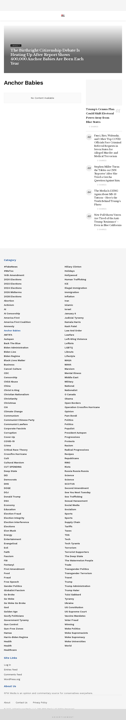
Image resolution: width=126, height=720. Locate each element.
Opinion (69, 411)
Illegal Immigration (76, 288)
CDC (6, 373)
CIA (6, 407)
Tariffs (68, 526)
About (7, 702)
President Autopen (75, 432)
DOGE (7, 488)
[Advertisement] (63, 5)
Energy (8, 535)
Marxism (69, 369)
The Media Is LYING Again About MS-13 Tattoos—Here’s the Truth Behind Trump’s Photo (107, 197)
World (68, 645)
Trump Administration (77, 586)
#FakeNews (11, 266)
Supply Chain (72, 522)
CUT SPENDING (12, 466)
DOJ (6, 492)
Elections (9, 526)
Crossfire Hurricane (15, 454)
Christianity (10, 398)
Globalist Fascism (14, 590)
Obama (69, 398)
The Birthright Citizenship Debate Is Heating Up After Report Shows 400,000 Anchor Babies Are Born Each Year (47, 57)
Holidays (70, 271)
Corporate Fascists (15, 428)
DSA (6, 501)
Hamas (8, 633)
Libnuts (69, 352)
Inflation (69, 296)
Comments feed (13, 674)
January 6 (70, 313)
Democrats (10, 479)
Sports (69, 513)
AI (5, 309)
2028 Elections (12, 296)
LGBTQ (69, 347)
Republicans (72, 458)
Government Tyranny (16, 620)
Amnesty (15, 45)
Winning (69, 624)
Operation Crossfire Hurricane (82, 407)
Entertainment (12, 539)
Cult (6, 458)
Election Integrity (14, 518)
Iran (67, 300)
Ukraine (69, 603)
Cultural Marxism (14, 462)
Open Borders (73, 403)
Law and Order (73, 330)
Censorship (10, 377)
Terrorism (70, 547)
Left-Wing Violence (76, 339)
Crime (7, 445)
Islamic (69, 305)
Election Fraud (12, 513)
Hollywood (71, 275)
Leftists (69, 343)
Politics (69, 420)
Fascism (8, 556)
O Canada (70, 394)
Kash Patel (71, 326)
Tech (67, 539)
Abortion (9, 300)
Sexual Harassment (76, 501)
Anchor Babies (12, 330)
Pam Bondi (71, 415)
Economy (9, 505)
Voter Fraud (71, 620)
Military (69, 381)
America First (12, 317)
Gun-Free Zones (13, 628)
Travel (68, 577)
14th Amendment (14, 275)
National (69, 386)
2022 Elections (12, 283)
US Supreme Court (76, 611)
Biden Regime (12, 356)
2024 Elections (13, 288)
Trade (68, 564)
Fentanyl (9, 564)
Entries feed (10, 669)
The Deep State (74, 556)
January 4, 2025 (32, 69)
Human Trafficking (75, 279)
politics (69, 424)
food (7, 573)
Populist (69, 428)
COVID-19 (9, 441)
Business (9, 364)
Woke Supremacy (75, 637)
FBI (6, 560)
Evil (6, 547)
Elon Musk (10, 530)
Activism (9, 305)
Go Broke (9, 594)
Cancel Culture (12, 369)
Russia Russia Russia (77, 471)
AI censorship (12, 313)
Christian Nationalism (16, 394)
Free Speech (11, 581)
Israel (68, 309)
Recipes (69, 454)
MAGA (68, 360)
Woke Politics (72, 628)
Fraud (7, 577)
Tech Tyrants (72, 543)
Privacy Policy (40, 702)
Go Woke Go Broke (15, 603)
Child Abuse (11, 381)
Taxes (68, 530)
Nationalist (71, 390)
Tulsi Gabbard (73, 594)
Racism (69, 445)
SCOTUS (70, 484)
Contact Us (21, 702)
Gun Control (11, 624)
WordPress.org (12, 679)
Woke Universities (75, 641)
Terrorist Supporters (77, 552)
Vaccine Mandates (75, 616)
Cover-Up (9, 437)
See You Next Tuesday (78, 492)
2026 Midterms (13, 292)
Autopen (9, 339)
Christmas (10, 403)
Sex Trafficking (73, 496)
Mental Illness (73, 373)
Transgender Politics (77, 569)
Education (10, 509)
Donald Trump (12, 496)
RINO (67, 462)
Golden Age (11, 611)
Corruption (10, 432)
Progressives (72, 437)
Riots (68, 466)
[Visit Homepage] (63, 15)
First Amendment (14, 569)
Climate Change (13, 411)
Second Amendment (77, 488)
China (7, 386)
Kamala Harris (73, 322)
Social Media (72, 505)
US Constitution (74, 607)
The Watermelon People (79, 560)
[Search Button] (120, 16)
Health (8, 641)
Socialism (70, 509)
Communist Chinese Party (19, 420)
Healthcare (10, 650)
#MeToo (8, 271)
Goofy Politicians (14, 616)
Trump (68, 581)
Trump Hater (72, 590)
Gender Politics (13, 586)
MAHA (68, 364)
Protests (70, 441)
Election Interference (16, 522)
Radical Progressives (77, 449)
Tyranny (69, 598)
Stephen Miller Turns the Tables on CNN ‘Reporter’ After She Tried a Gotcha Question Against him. (107, 173)
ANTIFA (8, 334)
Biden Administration (16, 347)
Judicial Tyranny (74, 317)
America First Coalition (17, 322)
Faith (7, 552)
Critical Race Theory (16, 449)
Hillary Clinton (73, 266)
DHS (6, 484)
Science (69, 475)
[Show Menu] (5, 16)
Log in (7, 664)
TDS (67, 535)
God (6, 607)
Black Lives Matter (14, 360)
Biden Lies (10, 352)
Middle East (71, 377)
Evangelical (10, 543)
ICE (66, 283)
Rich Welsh (17, 69)
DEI (6, 475)
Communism (11, 415)
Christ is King (11, 390)
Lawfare (69, 334)
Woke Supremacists (76, 633)
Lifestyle (70, 356)
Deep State (10, 471)
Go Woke (9, 598)
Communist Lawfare (16, 424)
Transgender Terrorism (78, 573)
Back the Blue (12, 343)
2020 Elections (12, 279)
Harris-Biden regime (16, 637)
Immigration (72, 292)
